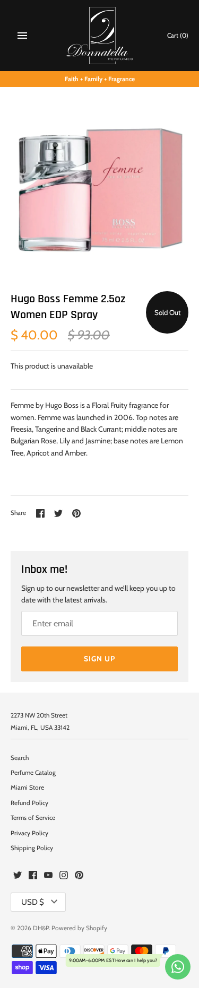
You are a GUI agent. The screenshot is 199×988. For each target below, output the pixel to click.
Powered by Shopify (79, 928)
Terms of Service (33, 817)
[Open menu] (22, 35)
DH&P (41, 928)
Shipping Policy (32, 848)
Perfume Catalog (33, 772)
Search (20, 758)
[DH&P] (99, 35)
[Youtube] (48, 876)
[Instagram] (63, 876)
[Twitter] (17, 876)
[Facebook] (33, 876)
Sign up (99, 658)
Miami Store (27, 787)
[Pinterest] (79, 876)
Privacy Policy (29, 833)
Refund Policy (29, 803)
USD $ (32, 902)
